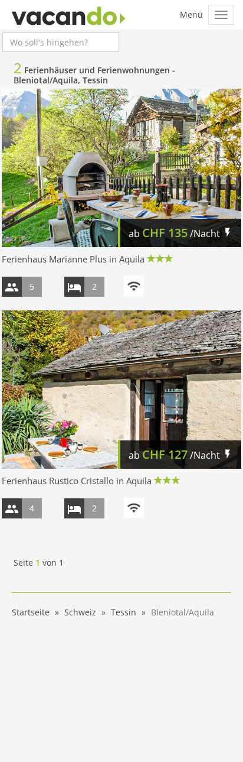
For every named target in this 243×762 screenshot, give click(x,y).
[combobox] (60, 42)
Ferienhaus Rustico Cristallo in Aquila (77, 481)
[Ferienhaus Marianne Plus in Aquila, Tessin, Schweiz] (121, 168)
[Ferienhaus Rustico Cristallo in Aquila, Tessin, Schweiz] (121, 389)
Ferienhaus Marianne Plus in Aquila (73, 259)
